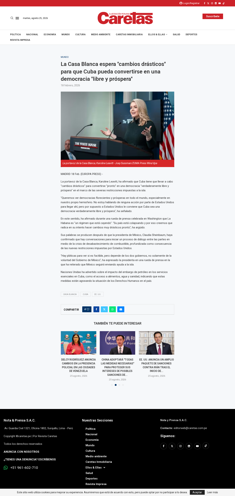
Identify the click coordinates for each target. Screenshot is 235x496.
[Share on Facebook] (96, 309)
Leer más (212, 492)
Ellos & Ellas (156, 34)
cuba (85, 294)
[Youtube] (219, 3)
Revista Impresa (20, 40)
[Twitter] (208, 3)
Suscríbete (212, 16)
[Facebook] (204, 3)
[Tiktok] (223, 3)
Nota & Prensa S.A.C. (19, 420)
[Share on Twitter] (104, 309)
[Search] (12, 18)
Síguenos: (167, 436)
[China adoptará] (117, 343)
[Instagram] (212, 3)
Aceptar (197, 492)
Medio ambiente (100, 34)
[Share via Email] (120, 309)
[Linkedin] (216, 3)
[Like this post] (88, 309)
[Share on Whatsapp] (112, 309)
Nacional (32, 34)
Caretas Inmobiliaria (129, 34)
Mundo (66, 34)
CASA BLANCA (70, 294)
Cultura (80, 34)
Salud (176, 34)
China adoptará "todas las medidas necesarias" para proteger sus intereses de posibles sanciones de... (117, 367)
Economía (50, 34)
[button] (66, 358)
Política (15, 34)
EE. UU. (97, 294)
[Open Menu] (17, 18)
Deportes (191, 34)
